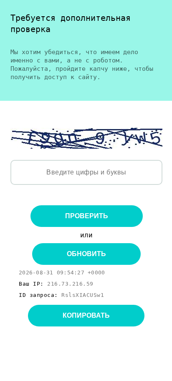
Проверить (86, 215)
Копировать (86, 315)
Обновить (86, 253)
